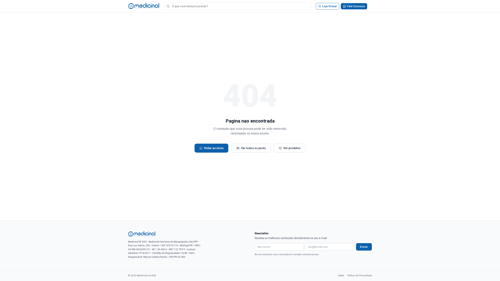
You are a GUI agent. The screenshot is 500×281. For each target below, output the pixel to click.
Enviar (364, 246)
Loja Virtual (329, 6)
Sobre (341, 275)
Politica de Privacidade (359, 275)
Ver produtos (292, 148)
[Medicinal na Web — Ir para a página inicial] (143, 6)
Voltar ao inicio (214, 148)
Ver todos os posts (253, 148)
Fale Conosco (356, 6)
